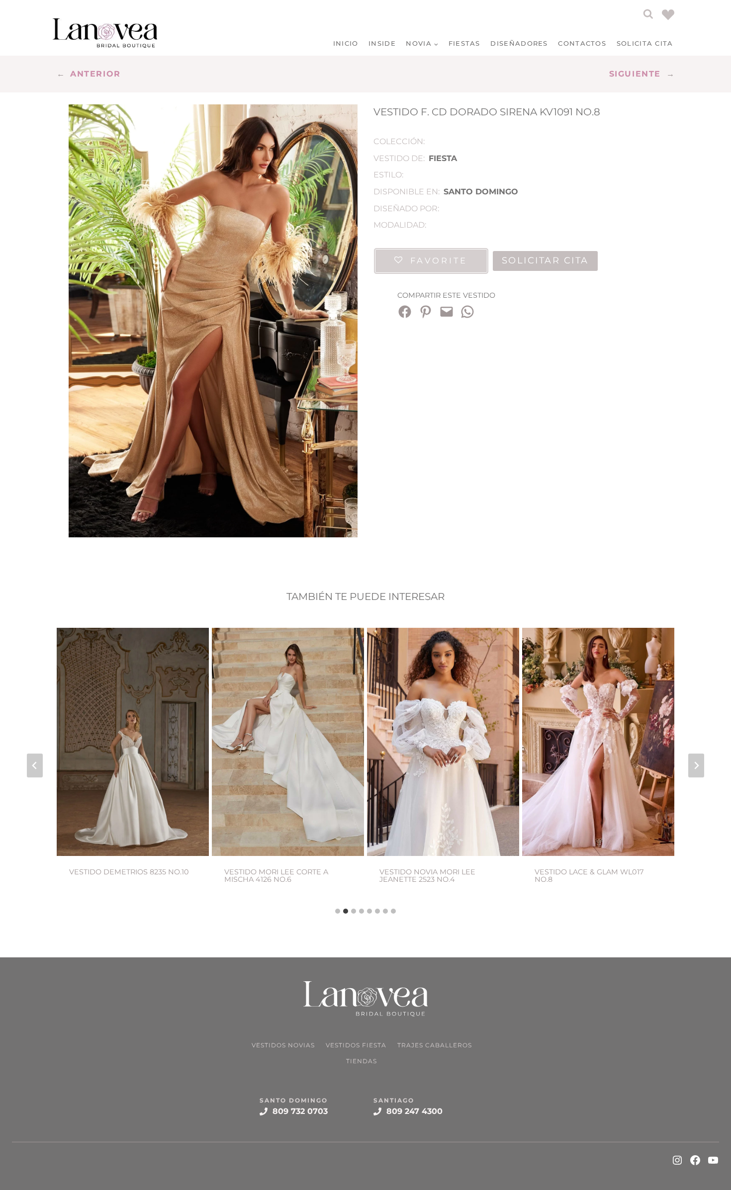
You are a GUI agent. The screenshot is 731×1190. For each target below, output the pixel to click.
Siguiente (635, 74)
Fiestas (464, 43)
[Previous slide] (35, 765)
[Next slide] (696, 765)
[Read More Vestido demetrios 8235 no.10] (133, 742)
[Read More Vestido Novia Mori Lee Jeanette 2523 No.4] (443, 742)
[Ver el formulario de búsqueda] (648, 14)
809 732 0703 (300, 1111)
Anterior (95, 74)
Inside (382, 43)
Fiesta (443, 158)
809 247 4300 (414, 1111)
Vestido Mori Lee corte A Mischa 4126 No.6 (276, 875)
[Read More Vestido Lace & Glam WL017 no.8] (598, 742)
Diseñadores (519, 43)
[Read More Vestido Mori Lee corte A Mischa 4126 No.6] (288, 742)
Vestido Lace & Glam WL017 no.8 (589, 875)
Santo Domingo (481, 191)
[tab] (337, 911)
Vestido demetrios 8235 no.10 (129, 871)
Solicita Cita (645, 43)
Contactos (582, 43)
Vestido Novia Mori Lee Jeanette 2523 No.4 (427, 875)
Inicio (346, 43)
